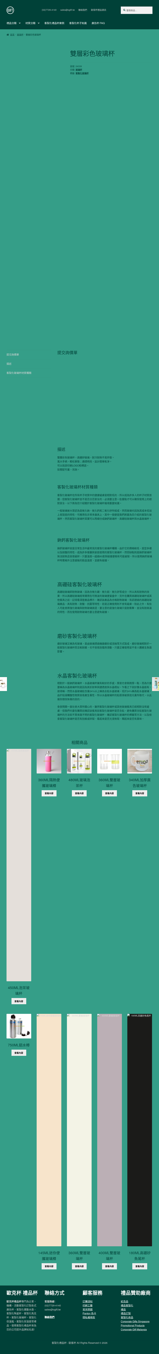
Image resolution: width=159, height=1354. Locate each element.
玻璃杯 (20, 34)
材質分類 (30, 23)
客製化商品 (127, 1317)
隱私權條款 (89, 1317)
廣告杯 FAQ (98, 23)
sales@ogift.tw (67, 9)
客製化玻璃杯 (82, 73)
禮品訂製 (126, 1313)
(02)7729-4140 (49, 9)
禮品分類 (11, 23)
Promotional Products (133, 1325)
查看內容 (18, 1001)
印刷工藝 (88, 1305)
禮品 (123, 1309)
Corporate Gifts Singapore (135, 1321)
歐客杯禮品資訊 (98, 9)
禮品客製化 (127, 1305)
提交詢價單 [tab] (13, 354)
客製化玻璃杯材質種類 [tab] (19, 373)
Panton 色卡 (89, 1313)
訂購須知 (88, 1301)
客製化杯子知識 (78, 23)
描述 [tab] (9, 363)
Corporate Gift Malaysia (134, 1329)
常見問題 (88, 1309)
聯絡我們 (82, 9)
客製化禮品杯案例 (54, 23)
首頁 (12, 34)
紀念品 (124, 1301)
